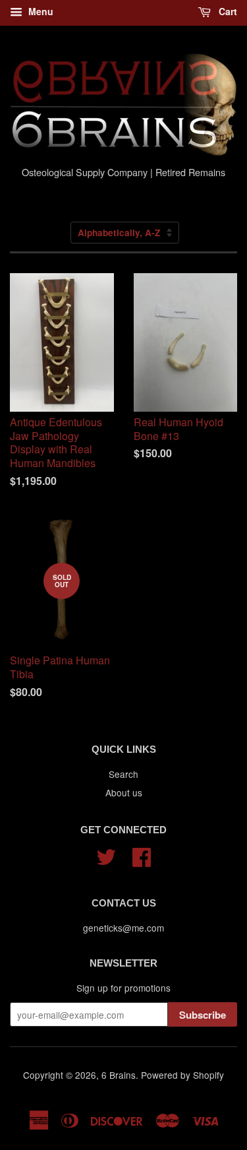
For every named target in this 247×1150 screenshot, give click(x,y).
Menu (39, 11)
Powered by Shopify (182, 1074)
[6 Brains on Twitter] (106, 855)
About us (123, 792)
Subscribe (202, 1014)
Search (123, 774)
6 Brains (118, 1074)
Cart (226, 11)
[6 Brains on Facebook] (141, 855)
